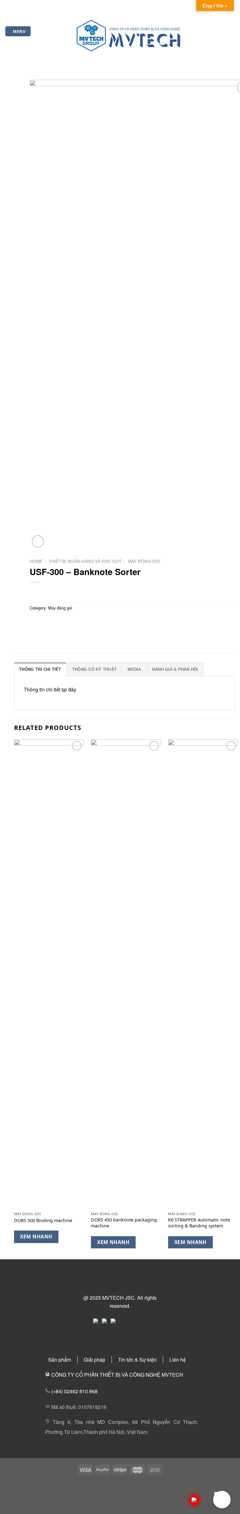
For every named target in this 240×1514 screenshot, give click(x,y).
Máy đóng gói (144, 561)
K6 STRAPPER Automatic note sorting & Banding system (199, 1223)
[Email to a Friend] (69, 622)
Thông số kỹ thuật (94, 669)
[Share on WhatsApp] (35, 622)
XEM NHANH (36, 1236)
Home (36, 561)
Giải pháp (94, 1359)
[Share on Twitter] (58, 622)
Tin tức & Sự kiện (137, 1359)
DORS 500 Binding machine (43, 1220)
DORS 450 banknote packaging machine (124, 1223)
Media (134, 669)
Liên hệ (177, 1359)
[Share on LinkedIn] (92, 622)
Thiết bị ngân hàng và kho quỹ (85, 561)
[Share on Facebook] (47, 622)
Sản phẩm (59, 1359)
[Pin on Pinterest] (80, 622)
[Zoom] (38, 541)
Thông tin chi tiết (40, 669)
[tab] (40, 669)
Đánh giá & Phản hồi (175, 669)
